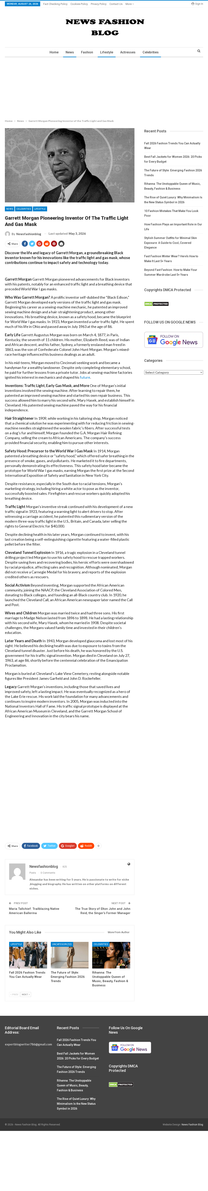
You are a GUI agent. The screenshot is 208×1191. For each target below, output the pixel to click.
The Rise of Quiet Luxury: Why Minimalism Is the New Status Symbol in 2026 (76, 1103)
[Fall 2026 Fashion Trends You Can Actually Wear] (28, 955)
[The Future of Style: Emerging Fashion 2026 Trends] (70, 955)
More (129, 3)
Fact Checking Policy (55, 3)
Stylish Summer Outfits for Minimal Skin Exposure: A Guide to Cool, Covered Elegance (170, 242)
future (85, 377)
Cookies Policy (79, 3)
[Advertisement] (104, 87)
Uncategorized (62, 944)
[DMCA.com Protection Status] (156, 304)
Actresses (127, 52)
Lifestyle (106, 52)
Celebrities (151, 52)
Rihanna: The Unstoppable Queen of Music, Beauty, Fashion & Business (74, 1085)
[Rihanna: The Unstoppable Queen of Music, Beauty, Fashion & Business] (111, 955)
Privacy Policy (98, 3)
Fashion (87, 52)
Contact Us (115, 3)
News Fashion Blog (192, 1124)
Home (54, 52)
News (70, 52)
